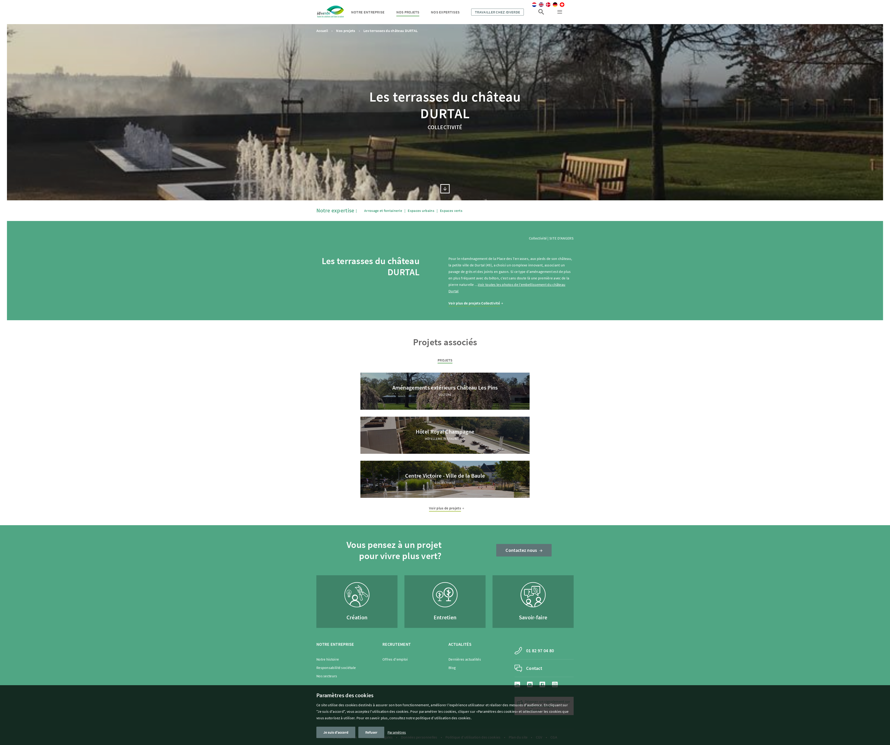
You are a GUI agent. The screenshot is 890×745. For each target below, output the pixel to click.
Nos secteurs (326, 676)
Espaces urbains (421, 210)
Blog (452, 667)
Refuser (371, 732)
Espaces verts (451, 210)
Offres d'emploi (395, 659)
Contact (534, 668)
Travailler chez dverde (497, 12)
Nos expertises (445, 12)
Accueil (322, 30)
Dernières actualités (464, 659)
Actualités (459, 644)
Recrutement (396, 644)
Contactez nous (521, 550)
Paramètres (397, 732)
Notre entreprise (368, 12)
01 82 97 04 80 (540, 650)
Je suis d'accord (335, 732)
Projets (445, 360)
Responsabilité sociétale (336, 667)
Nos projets (407, 12)
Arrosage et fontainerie (383, 210)
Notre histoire (327, 659)
